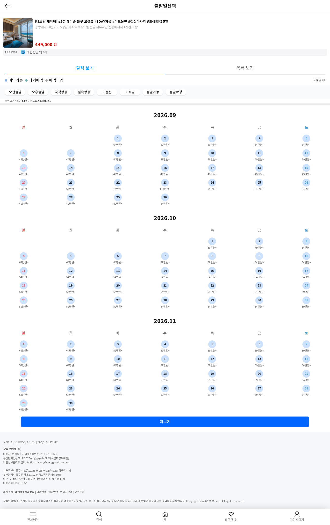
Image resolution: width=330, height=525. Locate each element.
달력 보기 (85, 68)
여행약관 (53, 492)
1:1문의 (31, 442)
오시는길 (8, 442)
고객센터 (79, 492)
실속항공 (84, 92)
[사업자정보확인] (59, 458)
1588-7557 (20, 483)
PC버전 (54, 442)
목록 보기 (245, 68)
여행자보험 (66, 492)
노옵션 (107, 92)
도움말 (317, 80)
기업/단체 (42, 442)
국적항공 (61, 92)
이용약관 (41, 492)
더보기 (165, 421)
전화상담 (20, 442)
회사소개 (8, 492)
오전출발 (15, 92)
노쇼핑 (130, 92)
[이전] (8, 6)
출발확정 (176, 92)
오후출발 (38, 92)
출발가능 (153, 92)
